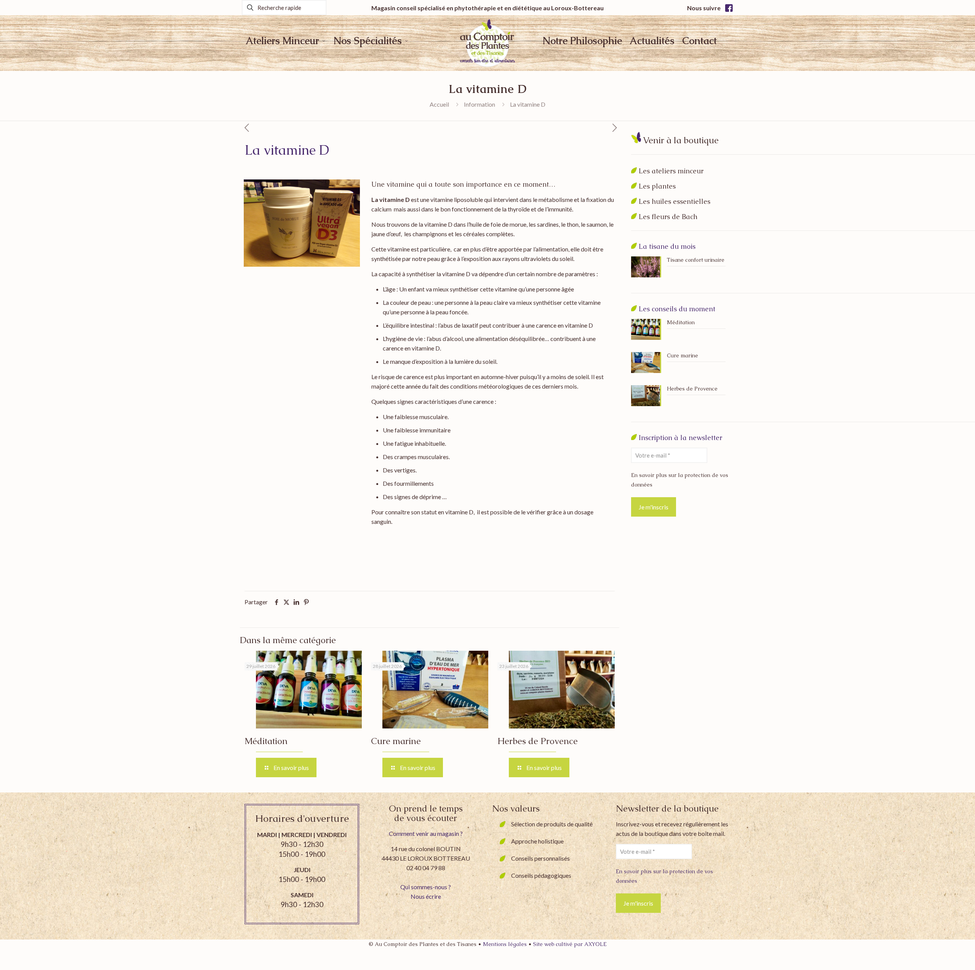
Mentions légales (505, 944)
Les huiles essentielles (674, 201)
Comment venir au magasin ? (426, 833)
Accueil (439, 104)
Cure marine (396, 741)
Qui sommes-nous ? (425, 886)
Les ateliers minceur (671, 170)
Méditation (266, 741)
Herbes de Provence (537, 741)
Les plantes (657, 186)
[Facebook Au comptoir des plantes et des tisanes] (728, 7)
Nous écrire (426, 896)
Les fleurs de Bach (668, 216)
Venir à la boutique (681, 140)
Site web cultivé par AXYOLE (570, 944)
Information (479, 104)
